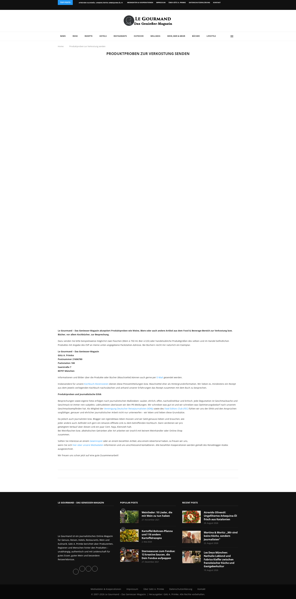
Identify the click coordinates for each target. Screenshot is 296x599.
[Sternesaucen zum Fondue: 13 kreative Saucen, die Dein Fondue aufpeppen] (129, 555)
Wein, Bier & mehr (176, 36)
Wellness (155, 36)
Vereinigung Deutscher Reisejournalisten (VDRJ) (128, 408)
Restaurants (120, 36)
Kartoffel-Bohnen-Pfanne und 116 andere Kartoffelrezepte (157, 534)
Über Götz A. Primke (177, 2)
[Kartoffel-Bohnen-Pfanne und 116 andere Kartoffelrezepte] (129, 535)
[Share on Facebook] (146, 473)
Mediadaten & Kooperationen (140, 2)
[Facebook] (218, 7)
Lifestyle (211, 36)
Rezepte (88, 36)
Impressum (160, 2)
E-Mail (160, 377)
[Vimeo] (221, 7)
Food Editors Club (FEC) (176, 408)
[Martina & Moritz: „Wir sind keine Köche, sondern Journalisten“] (191, 537)
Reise (75, 36)
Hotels (103, 36)
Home (61, 46)
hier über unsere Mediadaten (88, 445)
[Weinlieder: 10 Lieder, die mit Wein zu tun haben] (129, 517)
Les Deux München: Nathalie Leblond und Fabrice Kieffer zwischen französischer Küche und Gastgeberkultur (219, 559)
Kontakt (217, 2)
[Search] (236, 36)
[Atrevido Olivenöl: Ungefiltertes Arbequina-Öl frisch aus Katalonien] (191, 517)
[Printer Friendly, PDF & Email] (73, 462)
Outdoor (139, 36)
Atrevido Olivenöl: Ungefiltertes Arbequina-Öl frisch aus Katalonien (110, 3)
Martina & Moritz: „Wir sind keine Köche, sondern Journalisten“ (221, 536)
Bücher (196, 36)
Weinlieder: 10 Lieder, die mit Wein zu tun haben (157, 514)
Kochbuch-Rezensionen (96, 383)
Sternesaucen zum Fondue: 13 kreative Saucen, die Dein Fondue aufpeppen (158, 554)
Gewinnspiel (96, 441)
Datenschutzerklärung (199, 2)
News (63, 36)
